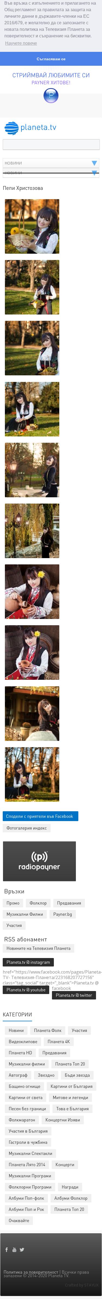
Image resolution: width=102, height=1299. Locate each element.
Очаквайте (19, 1220)
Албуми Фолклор (71, 1198)
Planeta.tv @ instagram (28, 962)
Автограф (18, 1075)
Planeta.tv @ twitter (74, 995)
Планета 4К (59, 1041)
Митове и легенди (70, 1097)
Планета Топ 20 (70, 1064)
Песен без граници (27, 1108)
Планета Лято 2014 (27, 1164)
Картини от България (71, 1086)
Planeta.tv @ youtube (26, 989)
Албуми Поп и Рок (26, 1209)
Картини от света (25, 1097)
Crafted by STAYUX (81, 1285)
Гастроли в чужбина (28, 1142)
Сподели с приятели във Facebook (39, 816)
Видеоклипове (23, 1041)
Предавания (54, 1052)
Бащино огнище (24, 1086)
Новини (16, 1030)
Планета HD (20, 1052)
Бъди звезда (77, 1075)
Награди (70, 1187)
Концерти (64, 1164)
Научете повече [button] (21, 43)
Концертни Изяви (62, 1120)
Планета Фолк (47, 1030)
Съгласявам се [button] (51, 59)
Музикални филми (27, 1064)
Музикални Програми (30, 1175)
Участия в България (28, 1131)
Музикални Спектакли (30, 1153)
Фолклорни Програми (30, 1187)
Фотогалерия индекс (27, 828)
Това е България (72, 1108)
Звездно (46, 1075)
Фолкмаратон (22, 1120)
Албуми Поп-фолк (26, 1198)
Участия (79, 1030)
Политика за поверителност (31, 1272)
